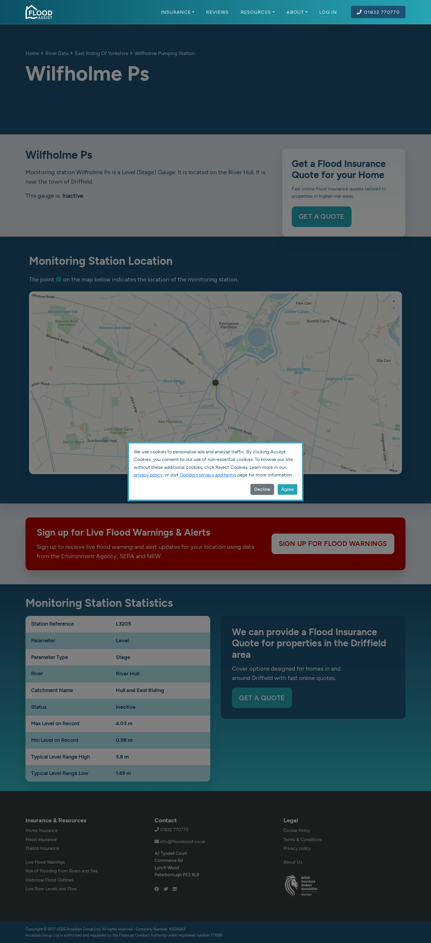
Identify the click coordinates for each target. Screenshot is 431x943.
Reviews (217, 12)
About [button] (295, 12)
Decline (262, 489)
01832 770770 (382, 12)
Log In (328, 12)
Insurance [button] (176, 12)
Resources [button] (256, 12)
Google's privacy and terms (208, 475)
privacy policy (148, 475)
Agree (287, 489)
